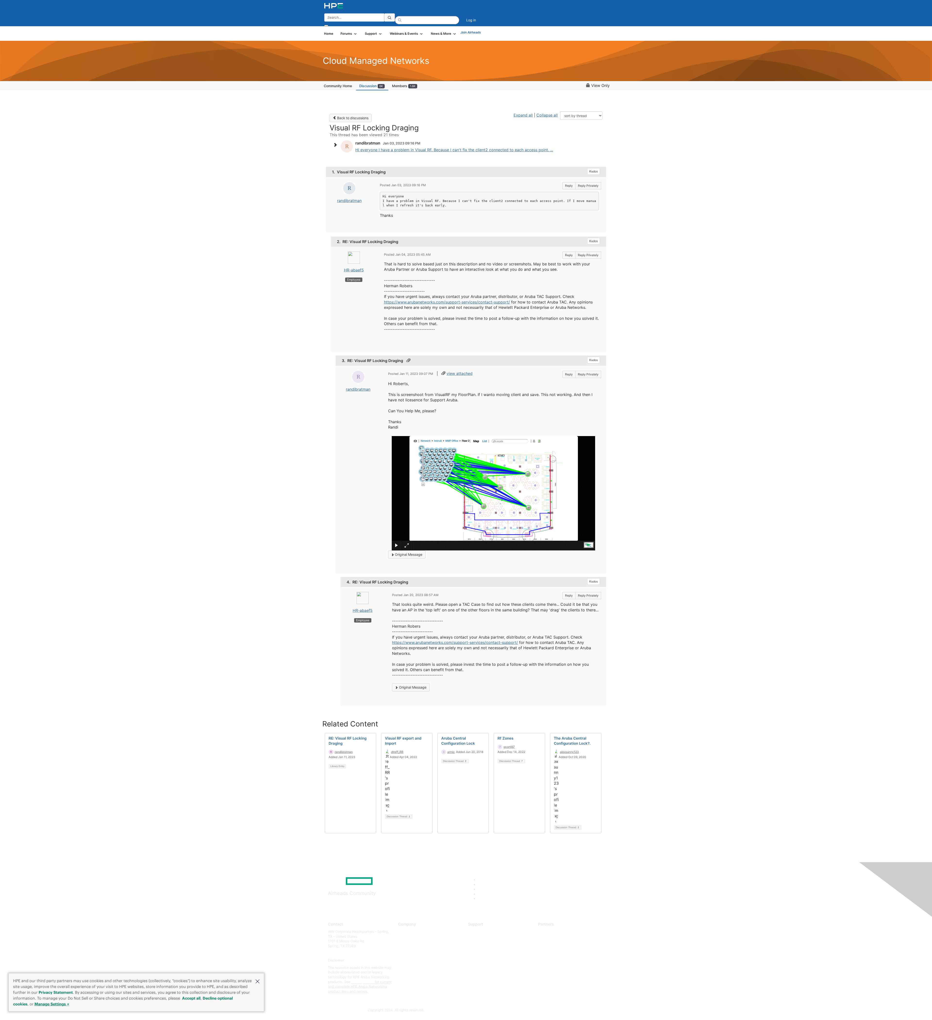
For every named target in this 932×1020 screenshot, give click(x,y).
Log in (471, 20)
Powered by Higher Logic (536, 1010)
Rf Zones (505, 738)
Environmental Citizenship (418, 953)
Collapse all (547, 115)
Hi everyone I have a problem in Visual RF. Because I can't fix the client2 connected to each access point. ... (454, 149)
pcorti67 (509, 747)
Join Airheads (470, 32)
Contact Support (481, 939)
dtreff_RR (397, 752)
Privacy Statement (56, 992)
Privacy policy (409, 960)
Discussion (371, 86)
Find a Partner (549, 931)
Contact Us (407, 946)
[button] (257, 981)
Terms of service (411, 967)
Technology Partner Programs (561, 953)
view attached (460, 373)
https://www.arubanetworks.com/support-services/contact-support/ (447, 302)
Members (404, 86)
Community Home (338, 86)
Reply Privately (588, 185)
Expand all (523, 115)
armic (451, 752)
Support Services (481, 931)
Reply (569, 185)
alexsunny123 (569, 752)
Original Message (408, 554)
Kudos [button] (593, 171)
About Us (405, 931)
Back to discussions (352, 118)
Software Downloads (484, 953)
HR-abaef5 (354, 270)
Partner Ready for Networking (562, 946)
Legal (402, 975)
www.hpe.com (362, 982)
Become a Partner (552, 939)
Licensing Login (480, 960)
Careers (404, 939)
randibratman (349, 200)
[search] (389, 17)
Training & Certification (486, 946)
